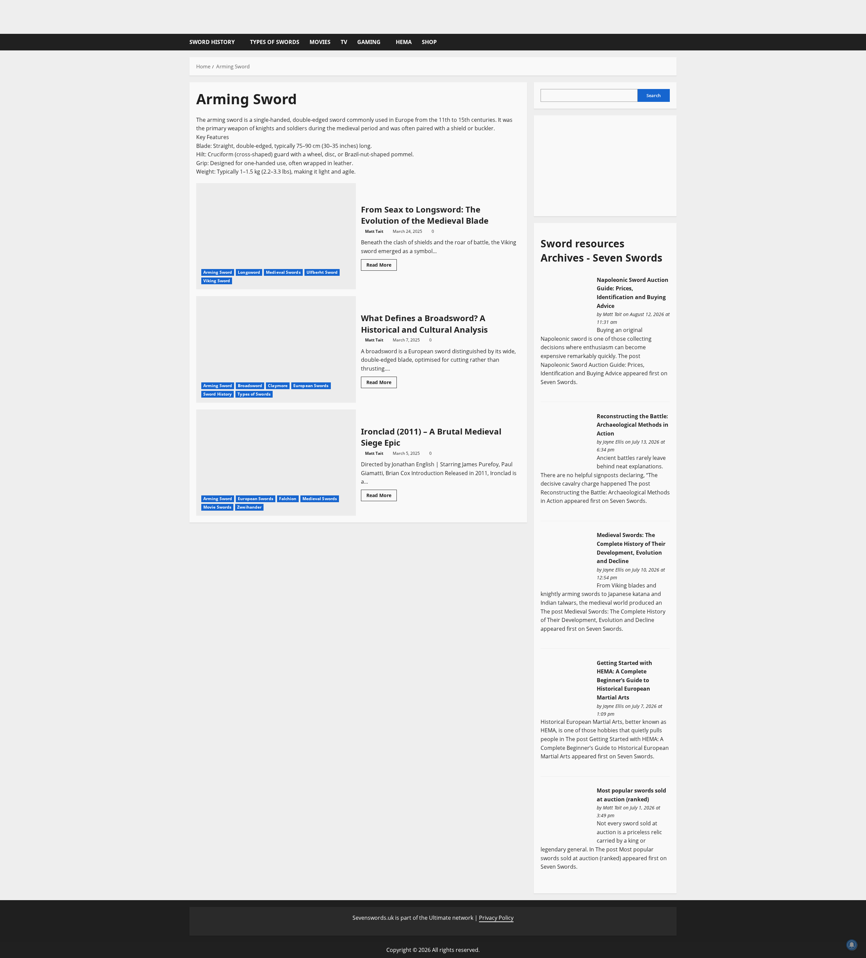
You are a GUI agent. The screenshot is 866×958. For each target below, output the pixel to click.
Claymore (278, 385)
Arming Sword (217, 272)
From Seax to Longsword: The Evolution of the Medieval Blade (276, 236)
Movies (320, 42)
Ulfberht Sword (322, 272)
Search (653, 95)
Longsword (249, 272)
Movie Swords (217, 507)
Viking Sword (216, 281)
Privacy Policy (496, 917)
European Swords (311, 385)
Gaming (369, 42)
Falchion (288, 499)
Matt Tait (374, 231)
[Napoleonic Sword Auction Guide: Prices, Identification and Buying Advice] (566, 302)
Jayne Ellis (613, 442)
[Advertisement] (591, 164)
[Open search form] (675, 42)
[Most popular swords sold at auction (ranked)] (566, 813)
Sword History (212, 42)
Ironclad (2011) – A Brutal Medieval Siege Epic (276, 462)
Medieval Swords (283, 272)
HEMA (404, 42)
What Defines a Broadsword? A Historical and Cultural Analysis (276, 349)
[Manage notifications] (851, 944)
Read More (381, 266)
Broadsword (250, 385)
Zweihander (249, 507)
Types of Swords (274, 42)
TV (344, 42)
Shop (429, 42)
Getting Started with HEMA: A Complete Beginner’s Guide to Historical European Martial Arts (624, 680)
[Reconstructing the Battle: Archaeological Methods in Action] (566, 438)
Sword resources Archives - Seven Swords (601, 251)
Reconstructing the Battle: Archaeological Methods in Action (632, 425)
